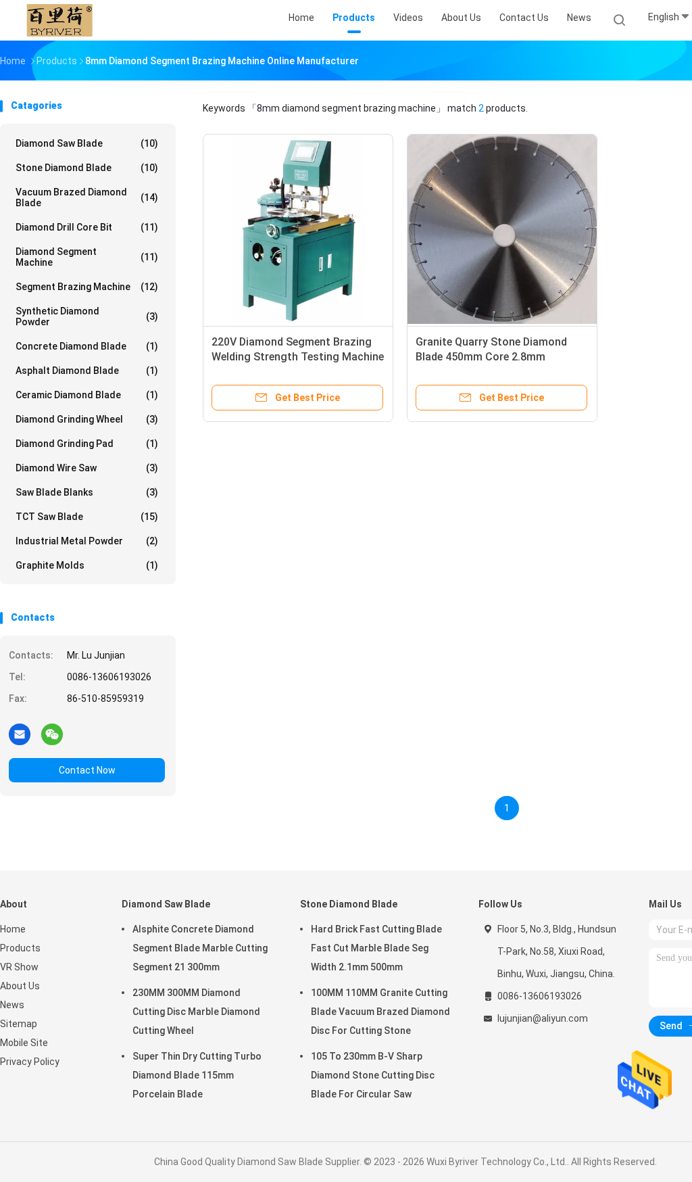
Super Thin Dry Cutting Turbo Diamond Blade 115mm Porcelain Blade (197, 1075)
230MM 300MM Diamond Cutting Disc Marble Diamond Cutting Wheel (196, 1011)
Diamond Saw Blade (87, 143)
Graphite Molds (87, 565)
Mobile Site (24, 1042)
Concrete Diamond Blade (87, 346)
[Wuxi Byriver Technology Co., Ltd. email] (19, 733)
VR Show (19, 967)
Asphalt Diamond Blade (87, 370)
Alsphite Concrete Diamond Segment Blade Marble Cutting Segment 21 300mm (200, 948)
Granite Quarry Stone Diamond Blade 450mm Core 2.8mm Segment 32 (491, 356)
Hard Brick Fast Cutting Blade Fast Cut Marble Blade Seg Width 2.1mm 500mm (376, 948)
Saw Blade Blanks (87, 492)
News (12, 1004)
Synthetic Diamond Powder (87, 316)
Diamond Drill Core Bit (87, 227)
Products (20, 948)
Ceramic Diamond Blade (87, 394)
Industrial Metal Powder (87, 541)
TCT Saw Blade (87, 516)
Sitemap (18, 1023)
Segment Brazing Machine (87, 286)
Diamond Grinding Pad (87, 443)
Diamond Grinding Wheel (87, 419)
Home (13, 929)
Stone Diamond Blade (87, 167)
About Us (20, 985)
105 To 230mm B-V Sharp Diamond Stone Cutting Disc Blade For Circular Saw (373, 1075)
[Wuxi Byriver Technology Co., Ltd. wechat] (52, 733)
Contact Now (87, 770)
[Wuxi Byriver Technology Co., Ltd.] (59, 20)
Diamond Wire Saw (87, 468)
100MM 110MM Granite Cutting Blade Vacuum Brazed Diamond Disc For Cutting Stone (380, 1011)
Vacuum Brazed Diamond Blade (87, 197)
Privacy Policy (29, 1061)
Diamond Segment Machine (87, 257)
